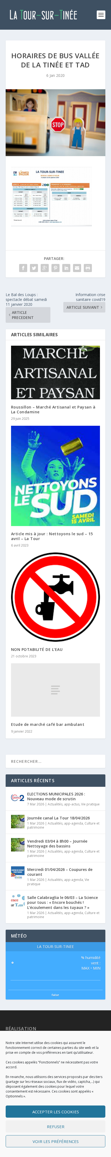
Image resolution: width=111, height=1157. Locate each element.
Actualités (55, 804)
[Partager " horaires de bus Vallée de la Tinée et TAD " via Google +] (44, 268)
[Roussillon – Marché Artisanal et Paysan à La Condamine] (55, 372)
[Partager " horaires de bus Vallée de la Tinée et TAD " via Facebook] (23, 268)
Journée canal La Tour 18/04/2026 (58, 817)
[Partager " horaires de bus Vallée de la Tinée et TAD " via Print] (87, 268)
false (55, 995)
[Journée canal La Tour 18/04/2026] (18, 821)
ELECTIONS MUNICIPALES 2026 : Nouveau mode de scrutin (56, 796)
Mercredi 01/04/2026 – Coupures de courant (59, 872)
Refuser (55, 1126)
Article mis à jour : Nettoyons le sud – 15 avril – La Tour (52, 536)
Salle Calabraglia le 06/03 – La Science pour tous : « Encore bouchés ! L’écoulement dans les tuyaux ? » (62, 902)
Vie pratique (90, 804)
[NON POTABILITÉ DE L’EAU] (55, 597)
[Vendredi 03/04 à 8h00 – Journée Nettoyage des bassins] (18, 845)
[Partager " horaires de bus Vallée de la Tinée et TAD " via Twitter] (34, 268)
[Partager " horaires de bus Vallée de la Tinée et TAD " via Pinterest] (55, 268)
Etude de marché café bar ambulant (48, 724)
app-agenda (73, 823)
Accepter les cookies (55, 1111)
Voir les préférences (56, 1141)
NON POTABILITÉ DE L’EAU (37, 649)
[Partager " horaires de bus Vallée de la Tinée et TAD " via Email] (77, 268)
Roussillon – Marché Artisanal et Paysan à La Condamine (53, 409)
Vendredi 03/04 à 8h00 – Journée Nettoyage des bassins (57, 844)
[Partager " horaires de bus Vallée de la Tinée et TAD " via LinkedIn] (66, 268)
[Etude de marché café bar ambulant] (55, 690)
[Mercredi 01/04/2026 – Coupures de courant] (18, 873)
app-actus (71, 804)
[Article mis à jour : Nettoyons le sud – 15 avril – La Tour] (55, 476)
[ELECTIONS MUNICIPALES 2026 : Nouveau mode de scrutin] (18, 797)
